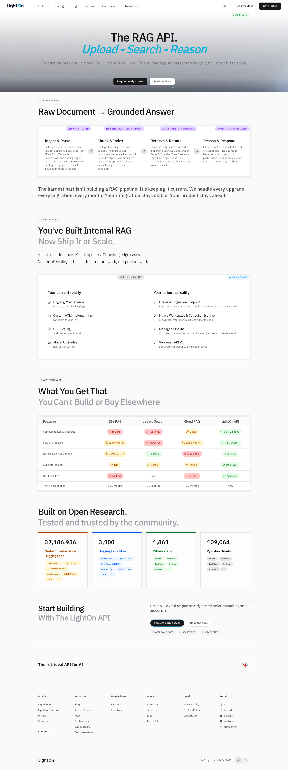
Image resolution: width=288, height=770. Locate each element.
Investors (131, 6)
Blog (74, 6)
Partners (90, 6)
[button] (41, 6)
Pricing (59, 6)
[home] (17, 6)
